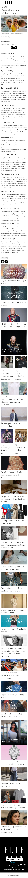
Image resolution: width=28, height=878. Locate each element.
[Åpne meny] (2, 2)
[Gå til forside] (8, 2)
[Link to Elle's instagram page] (7, 857)
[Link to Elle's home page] (14, 850)
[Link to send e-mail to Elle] (21, 857)
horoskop (4, 258)
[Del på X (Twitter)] (15, 47)
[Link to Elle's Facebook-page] (11, 857)
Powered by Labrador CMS (14, 875)
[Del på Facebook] (12, 47)
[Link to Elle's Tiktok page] (16, 857)
